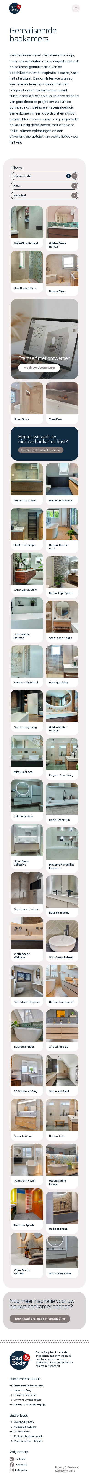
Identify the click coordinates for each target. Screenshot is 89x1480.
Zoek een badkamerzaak (28, 1436)
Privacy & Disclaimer (67, 1467)
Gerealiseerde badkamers (28, 1385)
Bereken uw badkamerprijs (29, 1404)
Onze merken (22, 1431)
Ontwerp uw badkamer (27, 1399)
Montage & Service (25, 1426)
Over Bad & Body (24, 1422)
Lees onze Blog (22, 1390)
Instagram (21, 1470)
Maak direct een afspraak (28, 1441)
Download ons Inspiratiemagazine (40, 1318)
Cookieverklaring (65, 1471)
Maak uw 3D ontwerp (39, 367)
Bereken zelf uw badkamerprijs (40, 450)
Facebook (21, 1464)
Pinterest (21, 1459)
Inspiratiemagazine (25, 1395)
